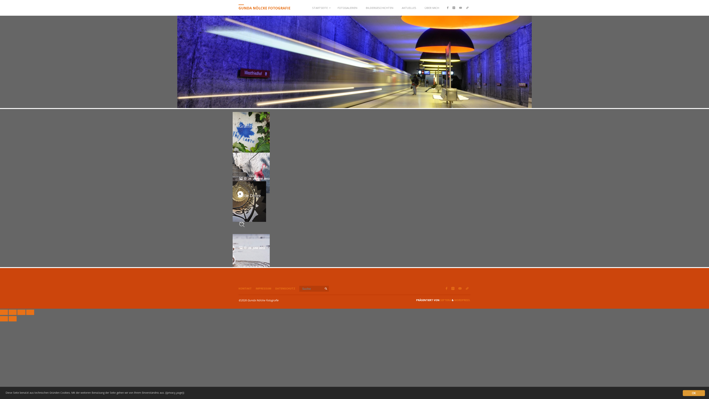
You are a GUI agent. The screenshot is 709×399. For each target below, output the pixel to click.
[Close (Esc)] (4, 312)
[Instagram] (454, 8)
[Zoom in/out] (30, 312)
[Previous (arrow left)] (4, 318)
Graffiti (246, 126)
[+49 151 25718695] (467, 8)
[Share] (13, 312)
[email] (460, 8)
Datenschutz (285, 288)
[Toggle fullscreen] (21, 312)
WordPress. (462, 300)
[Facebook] (448, 8)
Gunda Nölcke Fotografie (264, 8)
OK (694, 393)
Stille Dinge (250, 195)
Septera (445, 300)
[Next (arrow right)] (13, 318)
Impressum (263, 288)
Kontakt (245, 288)
